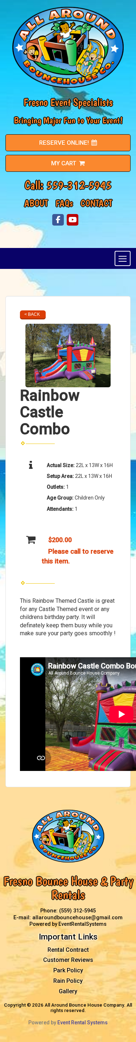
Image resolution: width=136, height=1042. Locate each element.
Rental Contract (68, 949)
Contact (96, 203)
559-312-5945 (79, 185)
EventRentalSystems (82, 924)
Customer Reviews (68, 959)
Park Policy (68, 970)
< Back (32, 314)
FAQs (64, 203)
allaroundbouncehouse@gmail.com (77, 917)
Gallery (68, 991)
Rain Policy (68, 980)
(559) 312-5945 (77, 910)
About (36, 203)
